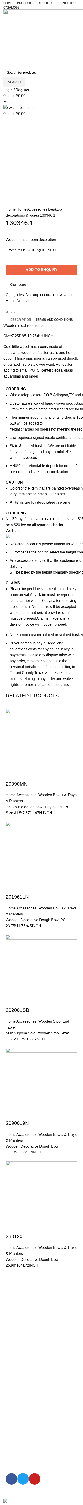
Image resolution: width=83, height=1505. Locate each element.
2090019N (17, 1123)
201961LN (17, 897)
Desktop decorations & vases (49, 295)
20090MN (16, 784)
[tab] (20, 320)
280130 (14, 1236)
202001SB (17, 1010)
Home (11, 209)
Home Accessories (32, 209)
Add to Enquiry (42, 270)
